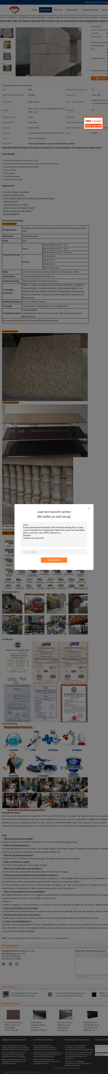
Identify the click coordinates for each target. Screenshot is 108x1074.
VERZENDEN (54, 560)
